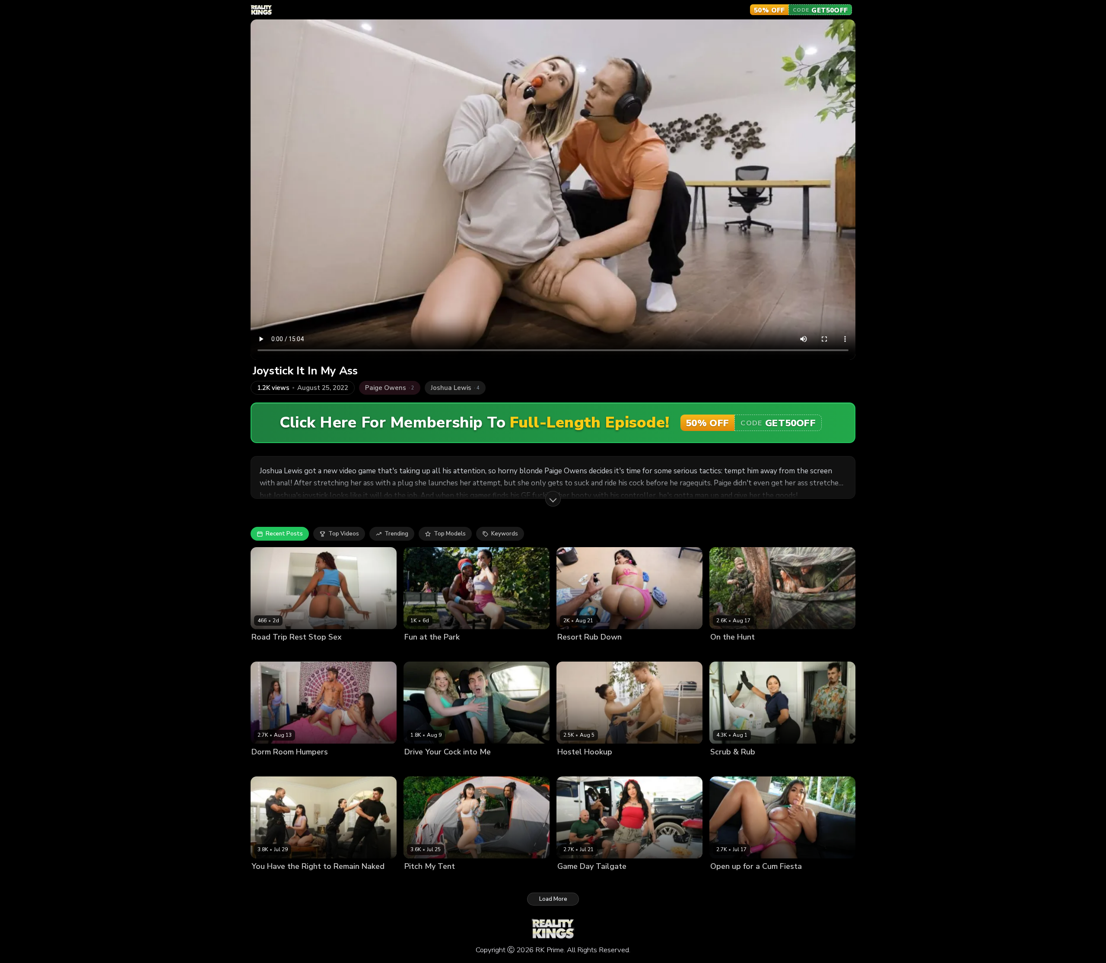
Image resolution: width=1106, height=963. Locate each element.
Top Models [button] (450, 534)
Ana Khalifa (267, 766)
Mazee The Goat (311, 881)
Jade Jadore (420, 766)
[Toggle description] (553, 499)
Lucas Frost (606, 652)
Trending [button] (396, 534)
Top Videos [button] (343, 534)
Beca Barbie (268, 881)
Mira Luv (415, 652)
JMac (305, 652)
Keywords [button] (504, 534)
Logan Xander (775, 766)
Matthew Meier (608, 766)
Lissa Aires (572, 652)
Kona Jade (724, 652)
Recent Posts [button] (284, 534)
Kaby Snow (445, 652)
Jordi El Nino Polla (463, 766)
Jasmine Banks (306, 766)
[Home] (261, 10)
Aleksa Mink (421, 881)
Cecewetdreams (273, 652)
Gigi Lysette (726, 881)
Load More (553, 899)
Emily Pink (571, 766)
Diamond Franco (579, 881)
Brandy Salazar (731, 766)
